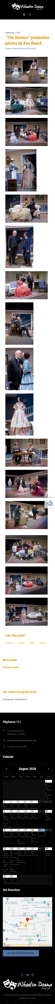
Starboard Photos (19, 48)
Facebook (9, 643)
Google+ (21, 643)
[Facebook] (22, 975)
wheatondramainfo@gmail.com (22, 740)
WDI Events (31, 48)
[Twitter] (27, 975)
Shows (8, 48)
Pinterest (43, 643)
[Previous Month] (6, 769)
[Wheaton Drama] (27, 6)
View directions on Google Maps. (21, 953)
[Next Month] (48, 769)
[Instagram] (32, 975)
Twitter (32, 643)
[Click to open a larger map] (27, 922)
